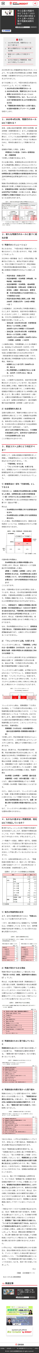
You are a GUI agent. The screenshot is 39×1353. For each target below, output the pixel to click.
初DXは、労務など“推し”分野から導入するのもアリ (26, 1292)
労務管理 (7, 30)
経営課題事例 (20, 27)
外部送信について (11, 1348)
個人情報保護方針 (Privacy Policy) (24, 1348)
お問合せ (37, 1348)
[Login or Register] (35, 3)
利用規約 (2, 1348)
